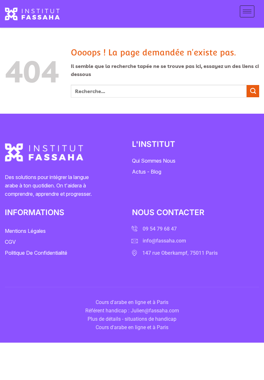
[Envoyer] (253, 91)
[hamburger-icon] (247, 11)
